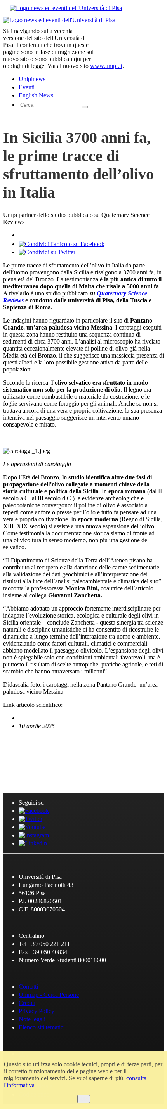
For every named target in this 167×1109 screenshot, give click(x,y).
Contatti (28, 986)
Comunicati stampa (45, 773)
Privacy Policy (36, 1011)
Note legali (32, 1019)
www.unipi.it (106, 65)
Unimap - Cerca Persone (49, 994)
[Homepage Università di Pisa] (129, 43)
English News (32, 751)
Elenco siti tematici (42, 1027)
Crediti (27, 1003)
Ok (83, 1099)
